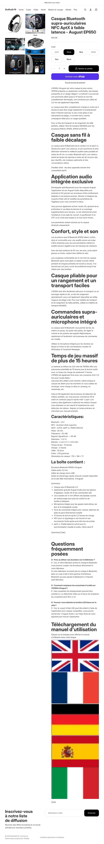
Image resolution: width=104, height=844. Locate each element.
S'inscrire (91, 813)
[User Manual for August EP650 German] (75, 719)
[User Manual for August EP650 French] (75, 687)
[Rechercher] (85, 9)
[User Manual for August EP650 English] (75, 656)
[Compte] (90, 9)
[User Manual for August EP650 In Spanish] (75, 751)
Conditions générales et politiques (52, 837)
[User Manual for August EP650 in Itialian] (75, 783)
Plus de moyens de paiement (75, 82)
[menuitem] (75, 9)
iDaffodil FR (15, 836)
